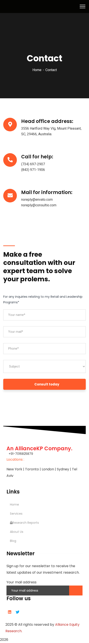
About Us (16, 532)
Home (36, 70)
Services (16, 513)
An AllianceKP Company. (39, 448)
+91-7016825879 (21, 454)
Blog (13, 541)
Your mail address (21, 582)
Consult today (46, 384)
